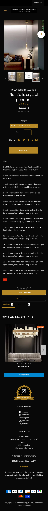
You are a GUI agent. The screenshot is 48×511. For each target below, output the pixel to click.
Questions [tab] (22, 304)
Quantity (19, 132)
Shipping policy (24, 445)
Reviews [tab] (6, 304)
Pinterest (25, 414)
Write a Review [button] (25, 292)
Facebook (25, 412)
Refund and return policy (24, 448)
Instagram (25, 417)
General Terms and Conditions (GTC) (24, 439)
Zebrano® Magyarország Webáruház (29, 502)
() (38, 3)
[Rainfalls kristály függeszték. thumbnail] (12, 76)
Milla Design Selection (23, 90)
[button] (41, 34)
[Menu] (5, 10)
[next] (43, 350)
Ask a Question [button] (25, 298)
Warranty (24, 442)
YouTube (25, 420)
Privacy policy (24, 436)
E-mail (25, 423)
